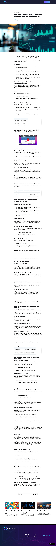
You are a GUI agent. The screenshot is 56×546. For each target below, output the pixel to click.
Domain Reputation (17, 12)
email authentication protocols (19, 204)
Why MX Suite (26, 534)
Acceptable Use (6, 538)
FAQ (35, 534)
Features (25, 532)
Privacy (5, 539)
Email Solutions (26, 536)
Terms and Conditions (12, 538)
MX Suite (18, 19)
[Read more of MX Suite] (15, 20)
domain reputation (38, 177)
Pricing (35, 532)
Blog (35, 536)
